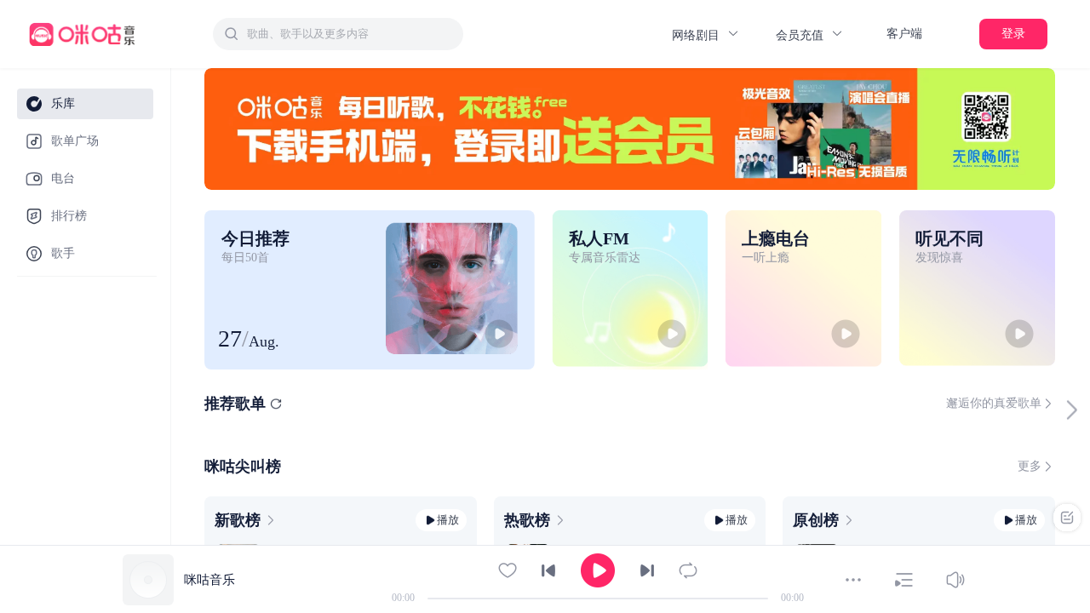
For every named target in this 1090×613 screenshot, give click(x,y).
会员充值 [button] (801, 35)
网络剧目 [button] (697, 35)
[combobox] (338, 34)
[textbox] (350, 34)
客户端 (904, 33)
